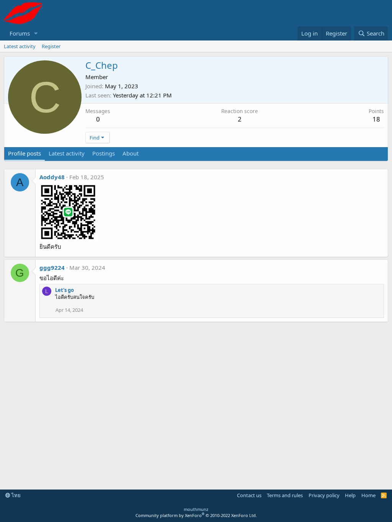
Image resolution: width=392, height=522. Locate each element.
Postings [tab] (103, 153)
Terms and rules (285, 495)
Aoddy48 (52, 177)
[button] (36, 33)
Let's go (64, 290)
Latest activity (20, 46)
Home (368, 495)
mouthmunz (196, 509)
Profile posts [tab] (24, 153)
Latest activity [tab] (67, 153)
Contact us (249, 495)
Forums (20, 33)
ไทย (15, 495)
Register (51, 46)
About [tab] (130, 153)
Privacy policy (324, 495)
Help (350, 495)
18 (376, 119)
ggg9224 (52, 267)
